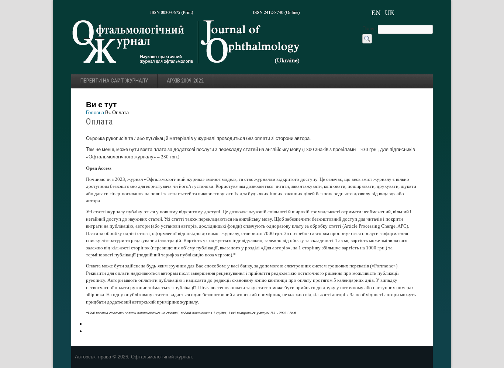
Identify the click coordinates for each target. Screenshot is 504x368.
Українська (389, 12)
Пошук (370, 28)
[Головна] (186, 66)
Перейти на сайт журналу (114, 80)
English (376, 12)
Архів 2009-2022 (185, 80)
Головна (95, 112)
